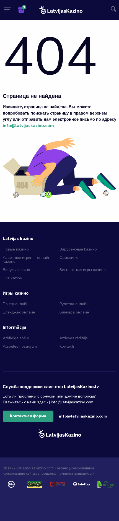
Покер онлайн (16, 304)
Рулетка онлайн (74, 304)
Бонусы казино (16, 269)
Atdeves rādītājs (74, 338)
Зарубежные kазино (78, 249)
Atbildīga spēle (16, 338)
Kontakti (67, 346)
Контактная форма (28, 416)
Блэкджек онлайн (19, 312)
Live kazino (12, 278)
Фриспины (69, 257)
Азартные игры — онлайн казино (26, 259)
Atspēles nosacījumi (20, 346)
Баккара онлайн (74, 312)
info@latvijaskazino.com (28, 125)
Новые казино (16, 249)
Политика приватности (75, 473)
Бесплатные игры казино (83, 269)
